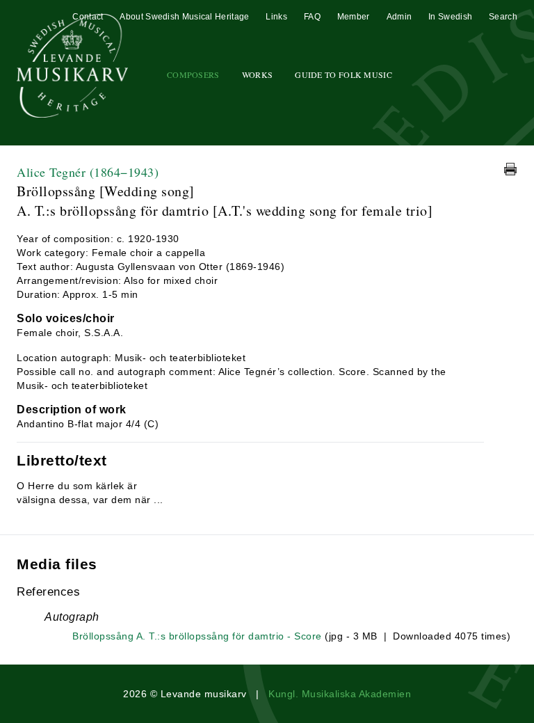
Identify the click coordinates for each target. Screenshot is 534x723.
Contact (87, 17)
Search (503, 17)
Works (257, 74)
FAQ (312, 17)
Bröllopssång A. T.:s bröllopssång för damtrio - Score (197, 636)
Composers (193, 74)
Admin (399, 17)
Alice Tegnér (88, 172)
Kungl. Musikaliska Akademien (339, 693)
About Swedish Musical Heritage (184, 17)
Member (353, 17)
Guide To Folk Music (343, 74)
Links (276, 17)
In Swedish (450, 17)
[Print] (510, 169)
